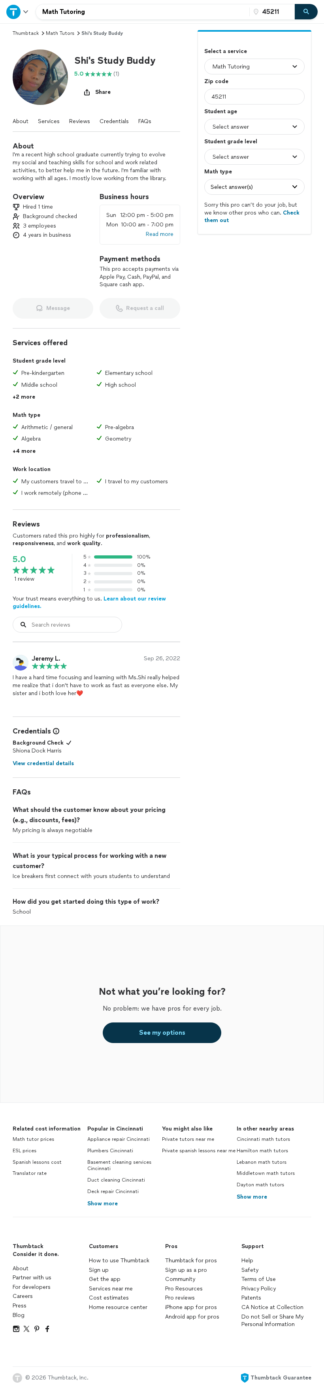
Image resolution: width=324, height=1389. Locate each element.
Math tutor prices (33, 1139)
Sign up (99, 1270)
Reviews (79, 121)
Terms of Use (258, 1279)
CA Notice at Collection (272, 1307)
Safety (249, 1270)
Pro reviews (180, 1297)
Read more (159, 234)
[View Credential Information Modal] (55, 731)
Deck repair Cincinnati (113, 1191)
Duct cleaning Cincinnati (116, 1180)
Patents (251, 1297)
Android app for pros (192, 1316)
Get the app (105, 1279)
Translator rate (30, 1173)
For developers (32, 1287)
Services (49, 121)
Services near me (111, 1288)
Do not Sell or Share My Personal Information (272, 1320)
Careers (23, 1296)
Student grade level (230, 141)
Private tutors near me (188, 1139)
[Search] (306, 12)
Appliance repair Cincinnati (118, 1139)
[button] (40, 77)
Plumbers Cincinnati (110, 1150)
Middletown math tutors (266, 1173)
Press (19, 1305)
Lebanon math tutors (261, 1162)
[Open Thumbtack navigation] (18, 11)
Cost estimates (109, 1297)
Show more (102, 1203)
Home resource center (118, 1307)
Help (247, 1260)
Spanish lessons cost (37, 1162)
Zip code (216, 81)
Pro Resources (184, 1288)
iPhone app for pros (191, 1307)
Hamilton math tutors (262, 1150)
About (20, 121)
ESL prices (24, 1150)
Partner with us (32, 1277)
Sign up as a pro (186, 1270)
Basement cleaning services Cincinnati (119, 1165)
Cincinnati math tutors (263, 1139)
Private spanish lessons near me (198, 1150)
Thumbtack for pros (191, 1260)
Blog (18, 1315)
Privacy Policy (258, 1288)
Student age (220, 111)
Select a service (225, 51)
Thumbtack (26, 33)
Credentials (114, 121)
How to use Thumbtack (119, 1260)
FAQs (144, 121)
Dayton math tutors (260, 1185)
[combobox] (142, 11)
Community (180, 1279)
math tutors (60, 33)
